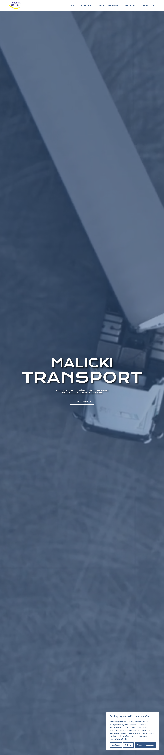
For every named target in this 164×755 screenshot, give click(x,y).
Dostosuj (116, 745)
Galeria (130, 5)
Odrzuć (128, 745)
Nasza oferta (108, 5)
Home (70, 5)
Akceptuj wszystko (145, 745)
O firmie (86, 5)
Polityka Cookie (122, 739)
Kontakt (148, 5)
